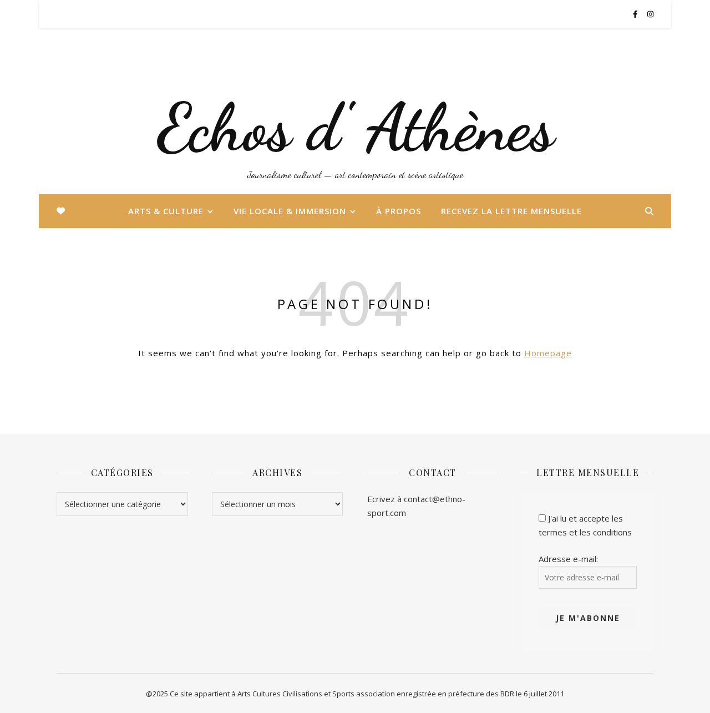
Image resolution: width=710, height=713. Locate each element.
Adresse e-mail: (568, 558)
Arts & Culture (166, 210)
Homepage (548, 352)
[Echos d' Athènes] (355, 111)
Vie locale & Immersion (290, 210)
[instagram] (650, 14)
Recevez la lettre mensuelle (511, 210)
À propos (398, 210)
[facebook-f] (636, 14)
